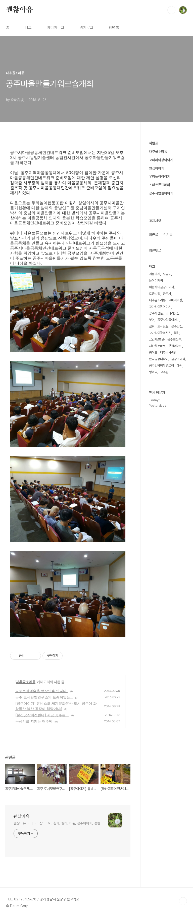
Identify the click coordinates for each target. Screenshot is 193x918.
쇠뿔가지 (154, 274)
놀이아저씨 (156, 280)
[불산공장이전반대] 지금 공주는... (42, 715)
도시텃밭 (162, 326)
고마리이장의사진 (160, 333)
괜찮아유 (19, 9)
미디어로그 (55, 27)
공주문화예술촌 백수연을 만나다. (41, 691)
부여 (152, 320)
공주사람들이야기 (161, 193)
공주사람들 (156, 313)
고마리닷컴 (172, 313)
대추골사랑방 (168, 352)
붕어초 (153, 352)
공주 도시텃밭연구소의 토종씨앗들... (44, 697)
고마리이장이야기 (161, 160)
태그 (28, 27)
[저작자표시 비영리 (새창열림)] (67, 656)
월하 (176, 333)
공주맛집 (176, 326)
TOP (183, 901)
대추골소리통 (25, 682)
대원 (179, 365)
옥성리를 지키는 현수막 (34, 721)
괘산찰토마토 (157, 346)
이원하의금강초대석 (161, 287)
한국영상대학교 (158, 359)
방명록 (114, 27)
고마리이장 (175, 300)
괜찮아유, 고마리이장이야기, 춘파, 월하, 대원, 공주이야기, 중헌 (57, 823)
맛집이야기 (156, 168)
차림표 (153, 143)
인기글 (167, 235)
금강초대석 (178, 359)
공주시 (167, 294)
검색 (171, 10)
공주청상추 (174, 339)
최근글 (153, 235)
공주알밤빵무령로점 (161, 365)
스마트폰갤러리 (159, 185)
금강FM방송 (157, 339)
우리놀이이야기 (159, 177)
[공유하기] (29, 655)
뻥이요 (153, 372)
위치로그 (86, 27)
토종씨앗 (154, 294)
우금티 (167, 274)
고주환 (164, 372)
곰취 (152, 326)
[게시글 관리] (35, 655)
